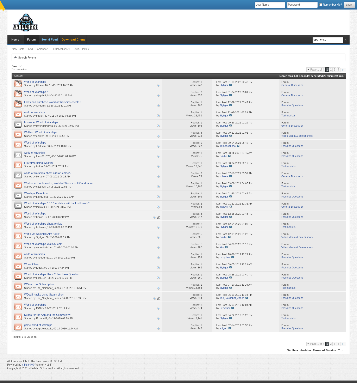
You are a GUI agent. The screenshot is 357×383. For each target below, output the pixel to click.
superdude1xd (44, 247)
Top (340, 350)
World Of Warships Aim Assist (42, 233)
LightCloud (42, 196)
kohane (40, 176)
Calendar (42, 49)
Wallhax (292, 350)
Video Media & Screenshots (297, 135)
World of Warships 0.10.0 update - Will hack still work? (56, 203)
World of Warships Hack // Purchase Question (51, 274)
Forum (31, 39)
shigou (223, 328)
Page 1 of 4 (317, 69)
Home (15, 39)
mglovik (40, 207)
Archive (305, 350)
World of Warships (35, 81)
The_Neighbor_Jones (48, 288)
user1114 (41, 277)
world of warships (34, 112)
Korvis (39, 217)
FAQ (30, 49)
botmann (41, 227)
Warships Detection (36, 193)
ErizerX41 (41, 318)
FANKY (40, 308)
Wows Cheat (31, 264)
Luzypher (225, 257)
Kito (222, 247)
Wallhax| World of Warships (40, 132)
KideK (39, 267)
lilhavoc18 (42, 85)
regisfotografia (44, 328)
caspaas (41, 186)
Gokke (223, 156)
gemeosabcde (228, 146)
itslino (39, 166)
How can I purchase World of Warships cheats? (52, 102)
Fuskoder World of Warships (41, 122)
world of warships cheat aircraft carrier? (47, 173)
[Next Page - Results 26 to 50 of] (342, 70)
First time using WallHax (39, 162)
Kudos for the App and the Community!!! (48, 314)
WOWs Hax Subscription (39, 284)
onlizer (40, 136)
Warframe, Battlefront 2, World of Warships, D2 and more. (58, 183)
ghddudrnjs (42, 257)
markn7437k (43, 115)
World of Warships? (36, 91)
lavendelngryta (44, 125)
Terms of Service (324, 350)
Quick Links (80, 49)
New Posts (18, 49)
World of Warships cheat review (43, 223)
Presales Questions (292, 105)
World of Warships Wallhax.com (43, 243)
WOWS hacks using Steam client (44, 294)
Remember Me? (332, 4)
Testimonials (288, 115)
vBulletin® (28, 364)
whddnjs (41, 105)
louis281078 (43, 156)
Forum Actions (60, 49)
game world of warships (38, 325)
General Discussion (292, 85)
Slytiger (224, 85)
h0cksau (41, 146)
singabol (41, 95)
